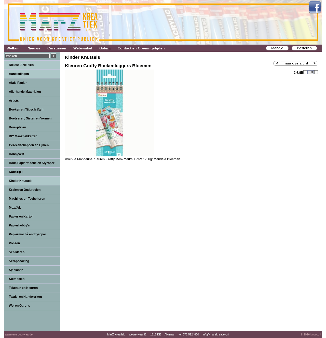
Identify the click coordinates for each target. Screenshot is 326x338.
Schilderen (16, 252)
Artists (14, 100)
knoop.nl (315, 334)
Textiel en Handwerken (25, 297)
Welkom (13, 48)
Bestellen (304, 48)
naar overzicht (295, 63)
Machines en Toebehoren (27, 198)
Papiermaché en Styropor (27, 234)
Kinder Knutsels (20, 181)
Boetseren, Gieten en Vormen (30, 118)
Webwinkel (82, 48)
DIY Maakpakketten (23, 136)
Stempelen (16, 279)
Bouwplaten (17, 127)
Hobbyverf (16, 154)
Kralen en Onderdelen (24, 190)
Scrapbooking (19, 261)
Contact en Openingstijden (141, 48)
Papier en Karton (21, 216)
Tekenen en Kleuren (23, 288)
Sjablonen (16, 270)
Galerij (105, 48)
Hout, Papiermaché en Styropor (32, 163)
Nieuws (34, 48)
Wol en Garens (19, 305)
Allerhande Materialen (25, 91)
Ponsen (14, 243)
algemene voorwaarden (19, 334)
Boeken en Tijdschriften (26, 109)
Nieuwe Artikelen (21, 65)
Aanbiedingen (19, 74)
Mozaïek (15, 207)
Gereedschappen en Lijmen (29, 145)
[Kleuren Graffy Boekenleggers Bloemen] (109, 155)
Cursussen (56, 48)
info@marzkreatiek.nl (216, 334)
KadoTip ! (16, 172)
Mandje (277, 48)
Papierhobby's (19, 225)
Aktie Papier (18, 83)
